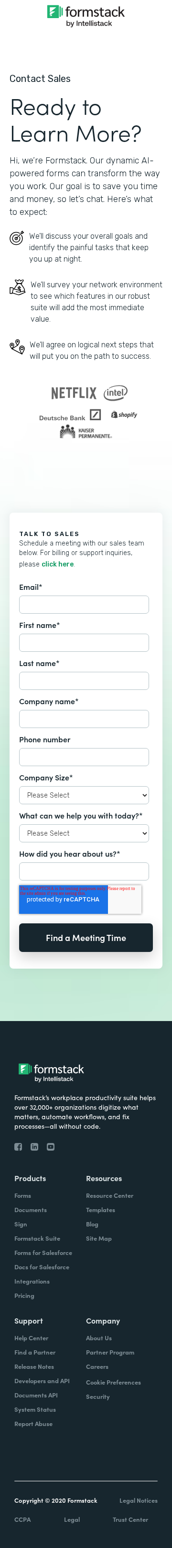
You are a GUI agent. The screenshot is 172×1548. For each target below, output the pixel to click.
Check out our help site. (86, 477)
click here (58, 564)
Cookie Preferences (113, 1381)
